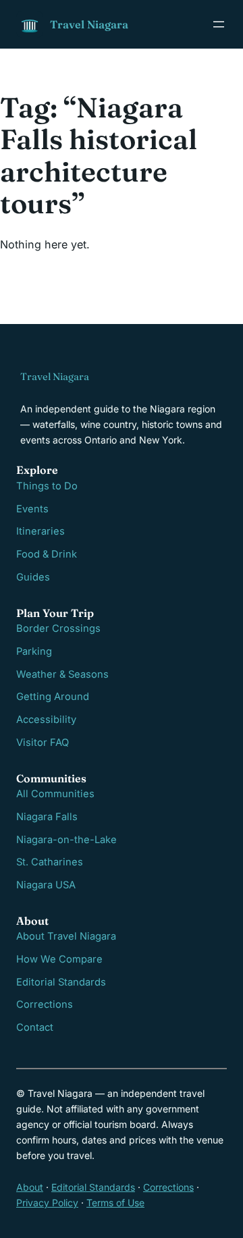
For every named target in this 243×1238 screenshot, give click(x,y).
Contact (34, 1027)
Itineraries (40, 531)
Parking (34, 651)
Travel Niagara (89, 24)
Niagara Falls (47, 817)
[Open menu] (219, 24)
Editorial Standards (61, 982)
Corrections (44, 1004)
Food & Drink (46, 554)
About (29, 1187)
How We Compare (59, 959)
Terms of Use (115, 1202)
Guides (33, 577)
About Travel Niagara (66, 936)
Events (32, 509)
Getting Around (52, 697)
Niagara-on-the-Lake (66, 840)
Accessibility (46, 720)
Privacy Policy (47, 1202)
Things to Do (47, 486)
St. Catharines (49, 862)
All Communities (55, 794)
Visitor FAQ (42, 742)
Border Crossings (58, 628)
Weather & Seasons (62, 674)
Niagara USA (46, 885)
